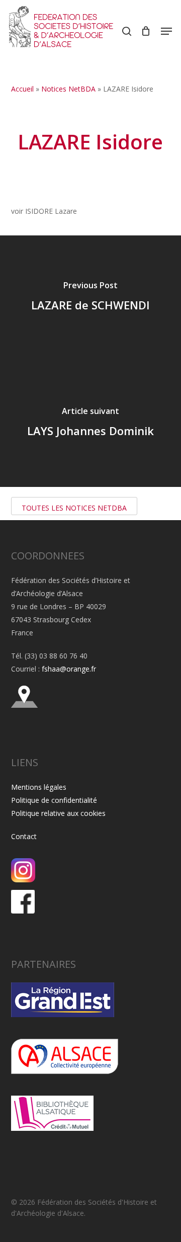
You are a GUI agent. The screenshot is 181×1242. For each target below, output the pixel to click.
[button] (166, 31)
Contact (24, 836)
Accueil (22, 89)
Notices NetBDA (68, 89)
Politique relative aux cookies (58, 813)
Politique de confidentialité (54, 800)
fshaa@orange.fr (69, 669)
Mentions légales (38, 787)
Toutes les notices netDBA (74, 508)
